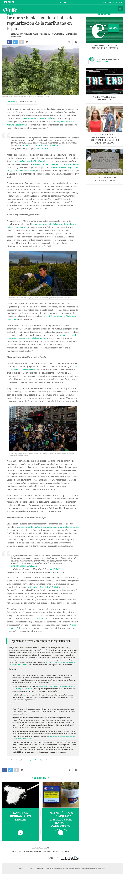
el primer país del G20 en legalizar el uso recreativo (55, 164)
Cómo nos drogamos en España (20, 816)
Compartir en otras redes (21, 42)
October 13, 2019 (43, 148)
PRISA (104, 868)
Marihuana (16, 851)
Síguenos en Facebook (61, 2)
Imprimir (69, 42)
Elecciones (56, 851)
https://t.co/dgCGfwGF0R (46, 145)
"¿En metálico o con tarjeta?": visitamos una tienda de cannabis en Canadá (60, 821)
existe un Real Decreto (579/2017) (42, 587)
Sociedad (65, 851)
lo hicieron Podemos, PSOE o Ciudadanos (31, 161)
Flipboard (37, 760)
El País (9, 2)
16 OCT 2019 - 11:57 (28, 101)
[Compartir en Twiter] (15, 42)
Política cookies (74, 868)
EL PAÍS (70, 858)
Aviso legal (49, 868)
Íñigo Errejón (27, 851)
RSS (99, 868)
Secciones (120, 8)
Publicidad (40, 868)
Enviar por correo (76, 42)
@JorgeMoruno (28, 145)
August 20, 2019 (53, 569)
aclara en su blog (38, 618)
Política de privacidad (61, 868)
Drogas (10, 14)
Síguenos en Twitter (65, 2)
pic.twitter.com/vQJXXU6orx (24, 566)
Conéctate (107, 2)
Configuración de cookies (89, 868)
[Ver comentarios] (27, 42)
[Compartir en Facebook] (9, 42)
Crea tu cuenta (117, 2)
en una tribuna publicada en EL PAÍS (36, 118)
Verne (10, 10)
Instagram (30, 760)
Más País (38, 851)
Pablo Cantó (12, 101)
